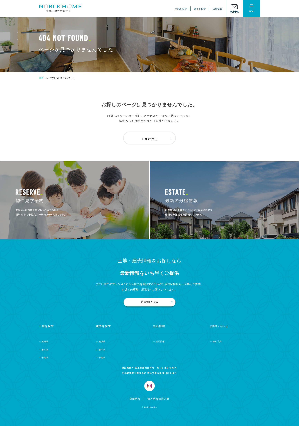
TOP (41, 78)
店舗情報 (217, 9)
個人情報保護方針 (158, 398)
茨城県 (45, 341)
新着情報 (160, 341)
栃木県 (45, 349)
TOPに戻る (149, 139)
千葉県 (45, 357)
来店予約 (217, 341)
